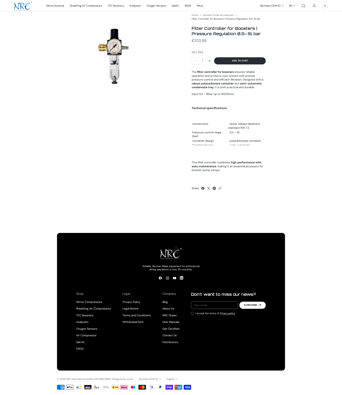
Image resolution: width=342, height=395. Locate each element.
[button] (303, 6)
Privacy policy (227, 313)
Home (195, 15)
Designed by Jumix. (123, 379)
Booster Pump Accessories (218, 15)
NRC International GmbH (79, 379)
